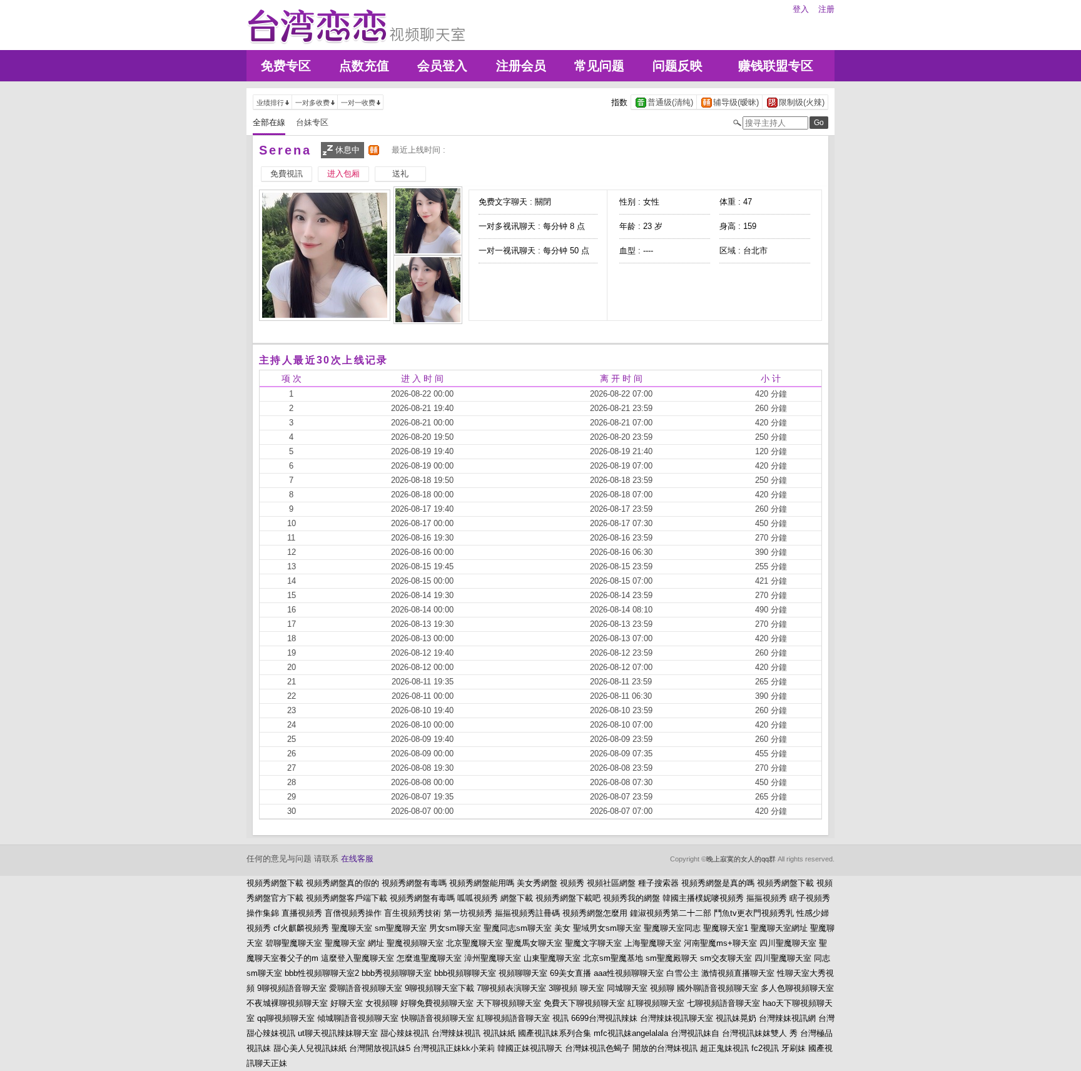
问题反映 (677, 66)
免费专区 (286, 66)
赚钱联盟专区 (775, 66)
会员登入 (442, 66)
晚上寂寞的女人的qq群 (741, 859)
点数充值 (364, 66)
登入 (801, 9)
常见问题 (599, 66)
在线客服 (357, 858)
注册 (826, 9)
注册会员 (521, 66)
